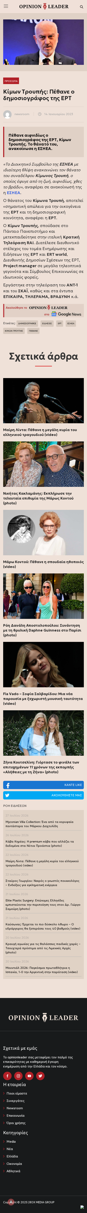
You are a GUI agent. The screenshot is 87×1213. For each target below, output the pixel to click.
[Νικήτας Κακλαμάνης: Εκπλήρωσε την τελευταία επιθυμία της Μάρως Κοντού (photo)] (43, 464)
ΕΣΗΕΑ (70, 323)
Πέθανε (16, 135)
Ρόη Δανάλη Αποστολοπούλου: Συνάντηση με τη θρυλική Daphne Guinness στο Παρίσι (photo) (42, 630)
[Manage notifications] (11, 1202)
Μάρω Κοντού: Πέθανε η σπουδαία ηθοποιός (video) (43, 564)
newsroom (22, 114)
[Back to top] (74, 1200)
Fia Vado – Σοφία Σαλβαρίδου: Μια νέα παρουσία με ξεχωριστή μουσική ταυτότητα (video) (43, 699)
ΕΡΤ (59, 323)
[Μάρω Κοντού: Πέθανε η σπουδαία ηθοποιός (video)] (43, 532)
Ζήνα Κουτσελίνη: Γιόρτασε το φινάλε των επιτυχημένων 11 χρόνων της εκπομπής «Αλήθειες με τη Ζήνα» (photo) (41, 767)
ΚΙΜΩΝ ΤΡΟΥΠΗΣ (14, 330)
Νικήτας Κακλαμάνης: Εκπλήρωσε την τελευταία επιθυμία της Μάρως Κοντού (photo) (38, 498)
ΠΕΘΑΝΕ (33, 330)
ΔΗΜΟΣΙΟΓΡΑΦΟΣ (27, 323)
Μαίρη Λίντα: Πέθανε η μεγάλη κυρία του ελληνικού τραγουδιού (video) (40, 432)
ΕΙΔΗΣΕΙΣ (47, 323)
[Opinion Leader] (44, 6)
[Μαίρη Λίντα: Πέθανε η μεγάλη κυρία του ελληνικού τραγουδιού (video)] (43, 400)
